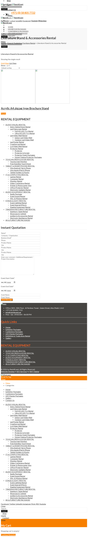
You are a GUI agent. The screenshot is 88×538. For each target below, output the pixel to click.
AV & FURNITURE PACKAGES (18, 220)
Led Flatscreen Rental (18, 129)
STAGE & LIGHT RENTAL (16, 201)
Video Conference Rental (20, 183)
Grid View (5, 63)
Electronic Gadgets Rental (20, 190)
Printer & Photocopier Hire (20, 185)
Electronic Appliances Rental (21, 218)
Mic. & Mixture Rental (18, 198)
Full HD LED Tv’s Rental (24, 131)
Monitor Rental (16, 181)
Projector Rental (16, 148)
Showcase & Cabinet (18, 214)
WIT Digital (34, 371)
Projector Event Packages (25, 155)
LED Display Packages (14, 334)
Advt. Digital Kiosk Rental (20, 127)
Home (3, 43)
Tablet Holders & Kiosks (19, 172)
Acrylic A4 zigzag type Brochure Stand (25, 108)
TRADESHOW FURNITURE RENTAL (20, 209)
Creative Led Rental (17, 144)
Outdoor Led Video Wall (24, 140)
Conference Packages (14, 332)
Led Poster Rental (17, 142)
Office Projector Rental (19, 188)
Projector (18, 151)
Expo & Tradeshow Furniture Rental (21, 43)
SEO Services (22, 371)
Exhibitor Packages (13, 329)
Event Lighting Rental (18, 203)
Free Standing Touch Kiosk (20, 164)
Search (4, 9)
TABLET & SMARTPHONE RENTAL (20, 166)
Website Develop (8, 371)
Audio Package (16, 194)
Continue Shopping (8, 535)
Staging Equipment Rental (20, 207)
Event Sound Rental (17, 196)
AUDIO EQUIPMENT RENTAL (18, 192)
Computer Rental (16, 179)
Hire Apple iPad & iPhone (20, 170)
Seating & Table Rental (19, 211)
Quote (3, 114)
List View (12, 63)
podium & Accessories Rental (21, 216)
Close (3, 379)
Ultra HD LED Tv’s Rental (25, 133)
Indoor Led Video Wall (23, 138)
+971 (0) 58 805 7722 (23, 12)
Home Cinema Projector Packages (28, 157)
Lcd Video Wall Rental (18, 146)
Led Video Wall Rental (18, 135)
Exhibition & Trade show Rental (18, 336)
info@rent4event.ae (13, 312)
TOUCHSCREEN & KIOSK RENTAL (20, 159)
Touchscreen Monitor (18, 161)
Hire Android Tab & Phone (20, 168)
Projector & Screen (22, 153)
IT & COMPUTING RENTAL (17, 175)
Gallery (8, 338)
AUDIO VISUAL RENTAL (16, 125)
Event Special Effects (18, 205)
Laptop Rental (15, 177)
